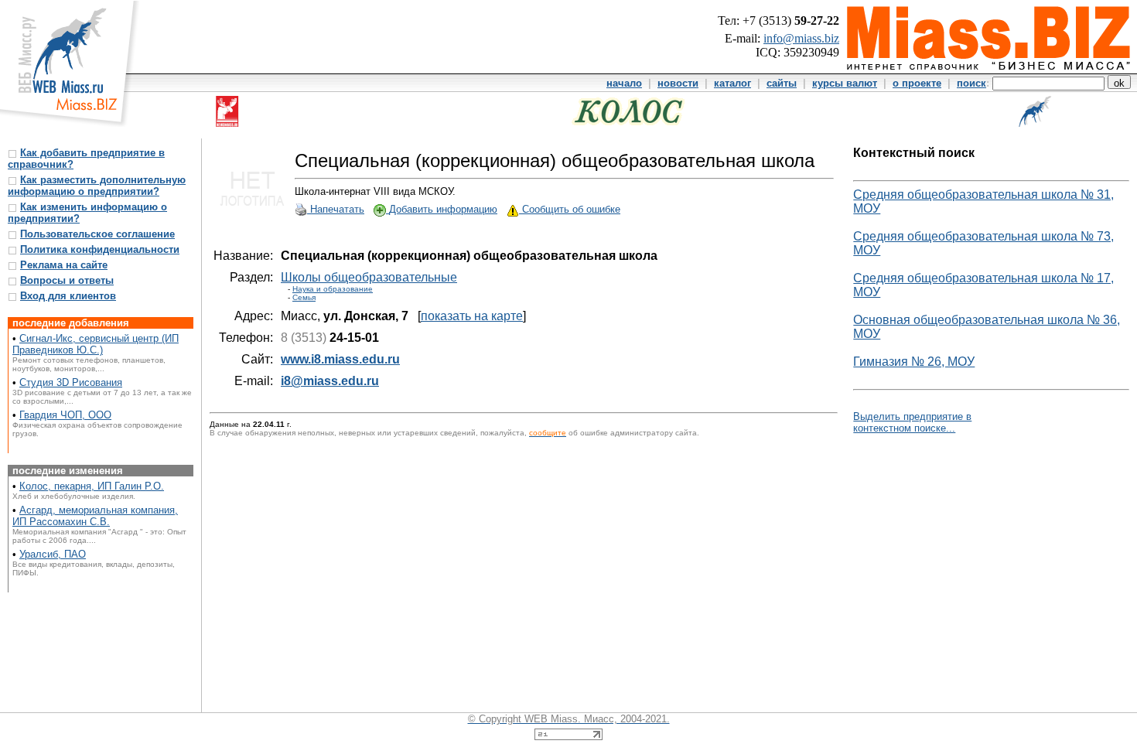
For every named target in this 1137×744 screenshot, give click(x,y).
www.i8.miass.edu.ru (340, 359)
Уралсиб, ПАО (52, 554)
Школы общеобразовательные (369, 277)
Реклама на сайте (64, 265)
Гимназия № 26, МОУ (914, 361)
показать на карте (472, 316)
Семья (304, 297)
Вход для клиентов (68, 296)
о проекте (917, 83)
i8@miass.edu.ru (330, 380)
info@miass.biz (801, 38)
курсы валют (844, 83)
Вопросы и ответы (67, 280)
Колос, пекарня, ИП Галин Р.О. (91, 486)
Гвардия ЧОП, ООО (65, 415)
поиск (971, 83)
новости (677, 83)
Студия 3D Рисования (70, 382)
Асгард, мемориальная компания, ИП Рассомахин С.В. (95, 515)
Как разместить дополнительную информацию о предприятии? (97, 185)
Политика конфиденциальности (99, 249)
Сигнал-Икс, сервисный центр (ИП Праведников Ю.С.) (95, 344)
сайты (782, 83)
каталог (732, 83)
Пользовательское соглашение (97, 234)
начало (624, 83)
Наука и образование (332, 289)
